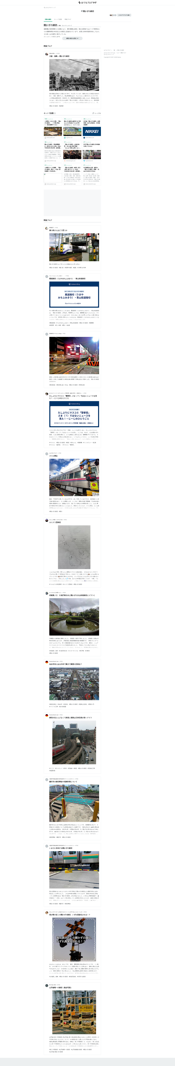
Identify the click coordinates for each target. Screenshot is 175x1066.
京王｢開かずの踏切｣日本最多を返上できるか (91, 145)
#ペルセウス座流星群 (55, 584)
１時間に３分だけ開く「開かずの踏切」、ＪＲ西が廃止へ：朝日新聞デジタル (53, 123)
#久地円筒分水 (63, 650)
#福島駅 (61, 106)
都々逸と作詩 (52, 984)
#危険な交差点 (83, 704)
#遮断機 (91, 323)
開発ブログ (123, 52)
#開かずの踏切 (53, 106)
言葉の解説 (48, 19)
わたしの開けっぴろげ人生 (55, 519)
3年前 (64, 592)
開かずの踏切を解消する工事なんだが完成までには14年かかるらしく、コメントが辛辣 (72, 123)
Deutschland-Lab (53, 661)
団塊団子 (51, 227)
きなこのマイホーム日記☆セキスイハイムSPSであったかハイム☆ (65, 912)
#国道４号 (91, 704)
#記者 (94, 442)
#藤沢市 (58, 837)
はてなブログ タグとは (109, 52)
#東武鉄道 (52, 385)
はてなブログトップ (109, 54)
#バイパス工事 (53, 706)
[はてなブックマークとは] (55, 113)
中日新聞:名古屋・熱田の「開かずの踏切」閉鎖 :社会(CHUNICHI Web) (91, 169)
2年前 (84, 393)
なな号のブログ (53, 453)
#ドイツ (51, 768)
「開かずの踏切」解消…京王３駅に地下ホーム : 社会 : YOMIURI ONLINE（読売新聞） (72, 169)
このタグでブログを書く (124, 15)
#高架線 (70, 768)
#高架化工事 (91, 768)
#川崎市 (87, 650)
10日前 (58, 53)
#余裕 (68, 325)
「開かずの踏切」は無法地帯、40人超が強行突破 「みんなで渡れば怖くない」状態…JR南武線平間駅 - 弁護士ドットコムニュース (72, 146)
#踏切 (67, 442)
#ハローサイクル (73, 650)
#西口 (63, 325)
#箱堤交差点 (53, 704)
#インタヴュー (87, 442)
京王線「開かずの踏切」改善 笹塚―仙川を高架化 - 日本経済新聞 (91, 123)
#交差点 (65, 704)
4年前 (61, 715)
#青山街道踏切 (74, 323)
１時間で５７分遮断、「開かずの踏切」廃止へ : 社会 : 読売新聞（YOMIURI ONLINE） (53, 169)
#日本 (65, 768)
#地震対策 (52, 770)
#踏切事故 (52, 837)
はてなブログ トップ (50, 7)
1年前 (56, 227)
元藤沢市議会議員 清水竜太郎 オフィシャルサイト (61, 779)
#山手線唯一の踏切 (64, 1049)
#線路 (74, 267)
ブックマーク (49, 119)
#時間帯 (51, 325)
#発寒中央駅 (68, 267)
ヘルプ (117, 52)
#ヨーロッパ (58, 768)
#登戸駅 (81, 650)
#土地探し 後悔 (53, 976)
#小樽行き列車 (81, 267)
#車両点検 (82, 385)
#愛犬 (60, 511)
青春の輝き (52, 53)
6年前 (58, 984)
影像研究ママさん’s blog (55, 333)
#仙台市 (60, 704)
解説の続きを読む (71, 38)
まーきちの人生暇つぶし (55, 592)
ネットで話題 (58, 19)
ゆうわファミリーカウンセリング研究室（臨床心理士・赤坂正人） (65, 393)
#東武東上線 (60, 385)
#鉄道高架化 (72, 976)
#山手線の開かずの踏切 (56, 1052)
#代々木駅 (58, 325)
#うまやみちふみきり (62, 323)
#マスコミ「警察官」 (69, 445)
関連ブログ (68, 19)
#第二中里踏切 (53, 1049)
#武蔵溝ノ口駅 (53, 650)
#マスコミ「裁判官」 (55, 445)
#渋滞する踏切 (81, 976)
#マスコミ (52, 442)
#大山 (66, 385)
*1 (77, 31)
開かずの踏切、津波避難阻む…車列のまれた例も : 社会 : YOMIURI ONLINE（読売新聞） (53, 146)
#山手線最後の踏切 (76, 1049)
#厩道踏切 (52, 323)
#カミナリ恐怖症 (67, 584)
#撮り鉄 (61, 267)
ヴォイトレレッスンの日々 (57, 276)
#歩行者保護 (62, 706)
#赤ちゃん (73, 442)
